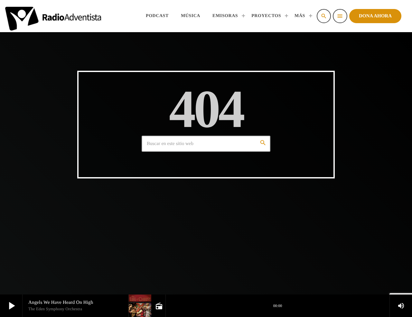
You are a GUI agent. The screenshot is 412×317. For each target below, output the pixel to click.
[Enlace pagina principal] (53, 16)
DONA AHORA (375, 16)
